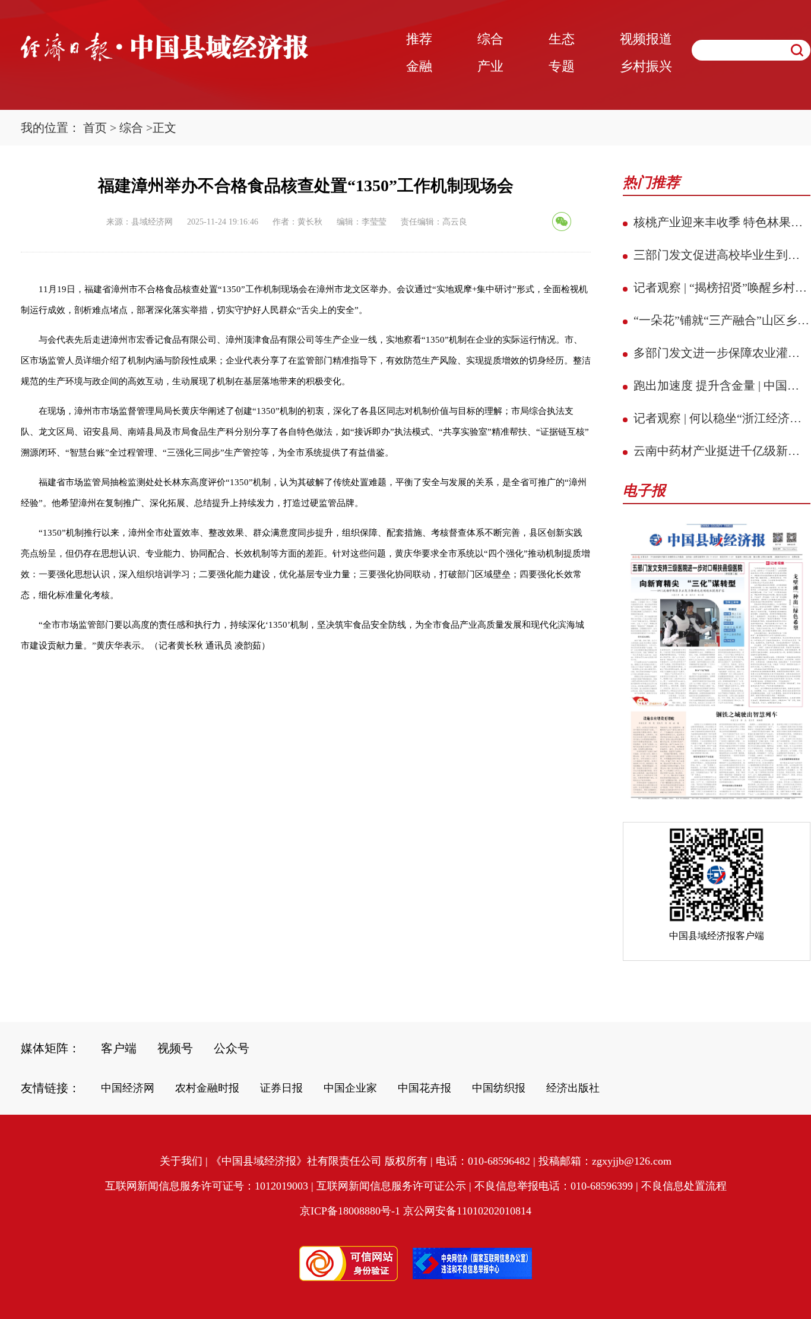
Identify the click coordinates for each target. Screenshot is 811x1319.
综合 (131, 127)
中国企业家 (350, 1088)
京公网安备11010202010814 (467, 1211)
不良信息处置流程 (684, 1186)
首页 (95, 127)
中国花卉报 (424, 1088)
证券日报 (281, 1088)
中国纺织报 (498, 1088)
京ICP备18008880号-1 (350, 1211)
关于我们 (181, 1161)
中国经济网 (127, 1088)
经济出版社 (573, 1088)
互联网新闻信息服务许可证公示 (391, 1186)
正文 (164, 127)
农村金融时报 (207, 1088)
